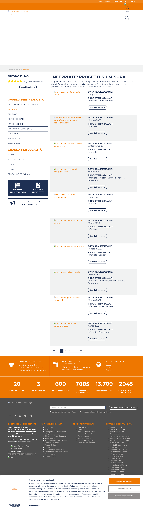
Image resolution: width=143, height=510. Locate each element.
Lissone (109, 367)
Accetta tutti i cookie (124, 481)
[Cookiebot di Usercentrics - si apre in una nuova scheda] (14, 505)
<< (54, 351)
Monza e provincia (18, 160)
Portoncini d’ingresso (86, 441)
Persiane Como (116, 461)
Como (11, 164)
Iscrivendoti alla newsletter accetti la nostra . (81, 412)
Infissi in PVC (83, 429)
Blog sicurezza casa (52, 434)
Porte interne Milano (118, 463)
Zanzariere (104, 255)
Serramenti (93, 180)
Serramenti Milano (117, 427)
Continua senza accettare (124, 496)
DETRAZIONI (108, 11)
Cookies (48, 447)
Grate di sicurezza (84, 427)
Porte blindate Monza (118, 447)
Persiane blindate (84, 438)
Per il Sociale (50, 438)
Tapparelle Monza (117, 474)
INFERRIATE (61, 11)
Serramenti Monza (117, 429)
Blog (100, 1)
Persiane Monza (116, 454)
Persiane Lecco (116, 458)
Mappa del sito (50, 454)
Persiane (103, 178)
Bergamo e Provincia (19, 174)
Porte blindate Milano (118, 445)
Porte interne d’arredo (86, 443)
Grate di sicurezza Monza (120, 436)
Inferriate (93, 101)
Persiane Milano (116, 456)
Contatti (115, 1)
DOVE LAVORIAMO (78, 11)
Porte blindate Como (118, 452)
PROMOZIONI (95, 11)
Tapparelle (14, 139)
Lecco (11, 169)
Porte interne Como (118, 467)
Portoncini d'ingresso (20, 129)
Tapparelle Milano (117, 472)
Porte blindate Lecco (118, 449)
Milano (11, 155)
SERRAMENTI (37, 11)
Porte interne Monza (118, 465)
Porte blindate (106, 101)
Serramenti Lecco (117, 434)
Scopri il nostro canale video (56, 441)
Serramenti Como (117, 432)
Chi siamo (49, 427)
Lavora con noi (50, 456)
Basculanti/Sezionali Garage (23, 104)
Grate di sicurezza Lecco (119, 443)
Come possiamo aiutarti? (54, 449)
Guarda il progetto (97, 108)
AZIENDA (35, 15)
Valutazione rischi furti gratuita (56, 452)
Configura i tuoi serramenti (55, 432)
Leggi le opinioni (28, 87)
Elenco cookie (34, 506)
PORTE (49, 11)
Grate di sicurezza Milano (120, 438)
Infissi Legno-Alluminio (86, 432)
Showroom (106, 1)
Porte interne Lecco (118, 470)
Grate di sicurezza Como (119, 441)
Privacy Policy (50, 445)
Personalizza (123, 488)
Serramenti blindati (85, 434)
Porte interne (15, 124)
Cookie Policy (69, 486)
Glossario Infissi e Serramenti (56, 436)
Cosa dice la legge (52, 443)
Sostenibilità (49, 429)
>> (81, 351)
